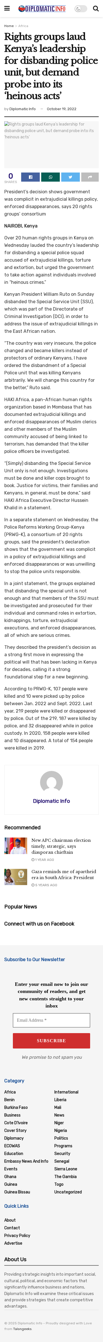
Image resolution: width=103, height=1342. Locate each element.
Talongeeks (22, 1329)
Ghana (10, 1176)
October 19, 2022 (61, 109)
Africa (23, 26)
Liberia (60, 1099)
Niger (59, 1123)
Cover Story (15, 1130)
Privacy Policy (17, 1235)
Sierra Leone (65, 1169)
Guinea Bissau (17, 1192)
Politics (61, 1138)
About (10, 1220)
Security (62, 1153)
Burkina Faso (16, 1107)
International (66, 1092)
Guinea (10, 1184)
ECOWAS (12, 1146)
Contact (12, 1228)
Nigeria (60, 1130)
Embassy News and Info (26, 1161)
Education (13, 1153)
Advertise (13, 1243)
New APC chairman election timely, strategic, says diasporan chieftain (61, 846)
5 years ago (45, 885)
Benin (9, 1099)
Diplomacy (14, 1138)
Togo (59, 1184)
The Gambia (65, 1176)
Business (12, 1115)
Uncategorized (68, 1192)
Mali (57, 1107)
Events (10, 1169)
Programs (63, 1146)
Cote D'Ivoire (16, 1123)
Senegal (61, 1161)
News (59, 1115)
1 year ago (44, 860)
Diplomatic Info (22, 109)
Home (9, 26)
